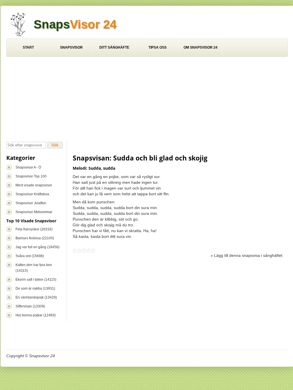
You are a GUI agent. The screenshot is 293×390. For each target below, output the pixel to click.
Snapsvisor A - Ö (28, 167)
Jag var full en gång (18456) (37, 247)
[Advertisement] (147, 100)
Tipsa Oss (158, 47)
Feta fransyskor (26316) (34, 229)
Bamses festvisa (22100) (35, 238)
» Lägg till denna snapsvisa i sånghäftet (246, 255)
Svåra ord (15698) (30, 256)
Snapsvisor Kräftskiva (32, 194)
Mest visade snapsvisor (34, 185)
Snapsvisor (71, 47)
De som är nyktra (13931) (35, 288)
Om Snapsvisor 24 (200, 47)
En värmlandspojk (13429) (36, 297)
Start (28, 47)
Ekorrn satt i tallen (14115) (36, 280)
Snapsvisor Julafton (31, 203)
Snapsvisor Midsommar (34, 212)
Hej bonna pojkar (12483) (36, 315)
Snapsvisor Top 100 (31, 176)
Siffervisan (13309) (30, 306)
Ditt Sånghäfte (114, 47)
